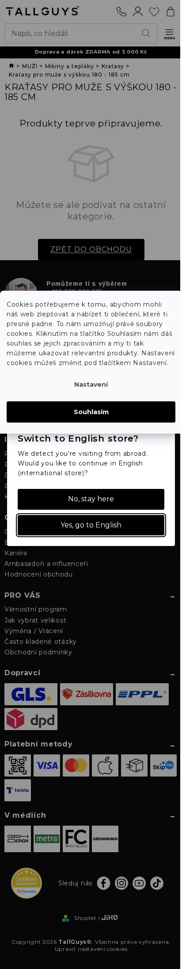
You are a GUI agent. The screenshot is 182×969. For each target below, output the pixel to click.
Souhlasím (91, 412)
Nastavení (91, 384)
